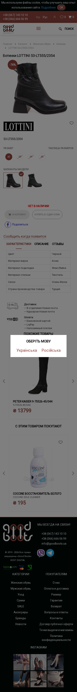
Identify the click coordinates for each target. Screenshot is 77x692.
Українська (26, 350)
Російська (51, 350)
